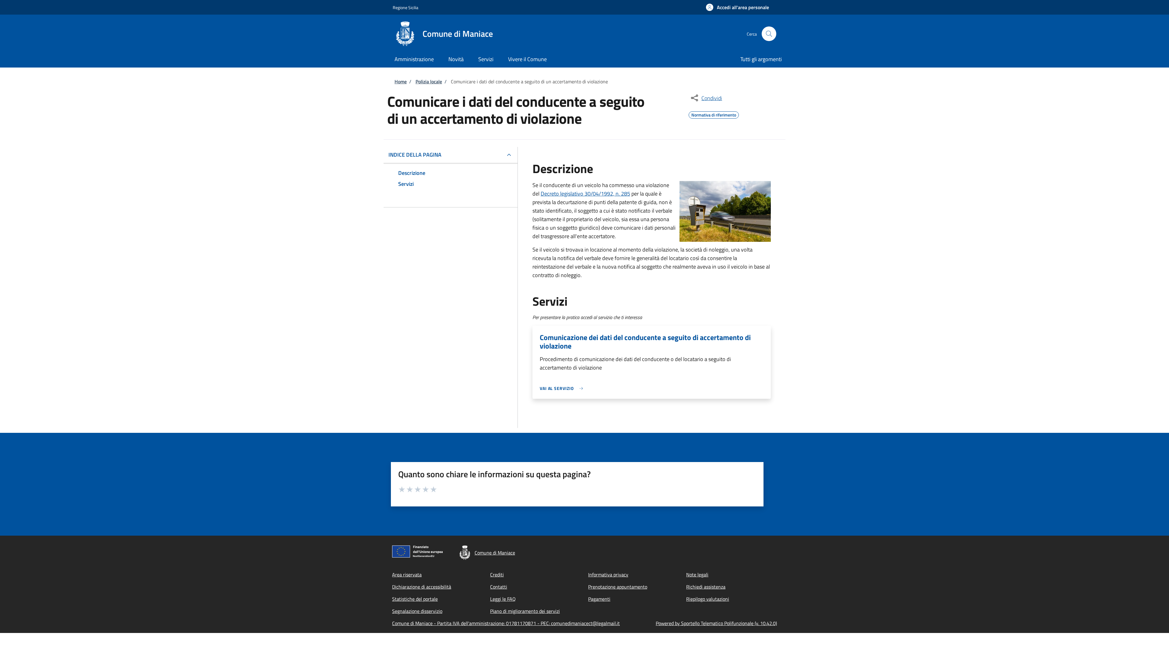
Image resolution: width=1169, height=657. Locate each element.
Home (401, 81)
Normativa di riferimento (713, 114)
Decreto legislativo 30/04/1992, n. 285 (585, 193)
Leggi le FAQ (503, 599)
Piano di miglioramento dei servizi (525, 611)
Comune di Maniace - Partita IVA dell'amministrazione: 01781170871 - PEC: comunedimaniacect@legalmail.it (506, 623)
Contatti (498, 586)
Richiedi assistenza (705, 586)
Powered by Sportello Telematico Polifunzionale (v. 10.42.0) (716, 623)
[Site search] (769, 33)
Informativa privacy (608, 574)
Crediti (497, 574)
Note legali (697, 574)
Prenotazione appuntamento (617, 586)
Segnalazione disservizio (417, 611)
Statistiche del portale (415, 599)
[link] (563, 388)
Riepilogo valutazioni (707, 599)
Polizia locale (429, 81)
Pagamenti (599, 599)
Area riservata (407, 574)
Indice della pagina (414, 155)
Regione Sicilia (405, 7)
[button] (737, 7)
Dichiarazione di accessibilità (421, 586)
